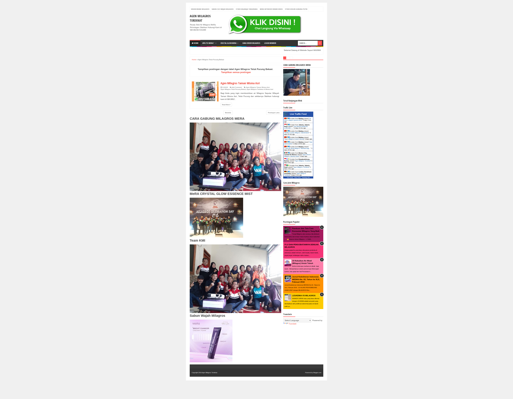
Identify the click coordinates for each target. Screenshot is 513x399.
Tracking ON (306, 177)
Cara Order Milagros (251, 43)
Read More (226, 104)
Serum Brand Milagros (200, 9)
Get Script (290, 177)
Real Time (297, 177)
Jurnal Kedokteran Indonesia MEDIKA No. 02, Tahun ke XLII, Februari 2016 (306, 279)
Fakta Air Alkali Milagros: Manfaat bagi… (297, 148)
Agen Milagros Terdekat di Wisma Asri (260, 89)
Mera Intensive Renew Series (271, 9)
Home (195, 43)
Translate (292, 324)
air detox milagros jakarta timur (297, 119)
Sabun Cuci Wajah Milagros (223, 9)
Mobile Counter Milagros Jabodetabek (297, 132)
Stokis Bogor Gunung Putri (296, 9)
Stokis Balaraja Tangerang (247, 9)
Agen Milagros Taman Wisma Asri (240, 83)
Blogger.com (317, 372)
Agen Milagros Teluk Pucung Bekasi (233, 89)
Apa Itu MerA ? (208, 43)
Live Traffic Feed (298, 114)
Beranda (228, 112)
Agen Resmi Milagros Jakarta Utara (297, 155)
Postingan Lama (273, 112)
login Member (270, 43)
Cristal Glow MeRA (228, 43)
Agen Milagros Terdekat (200, 18)
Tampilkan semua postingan (236, 72)
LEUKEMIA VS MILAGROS (303, 295)
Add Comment (237, 87)
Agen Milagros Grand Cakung (294, 139)
